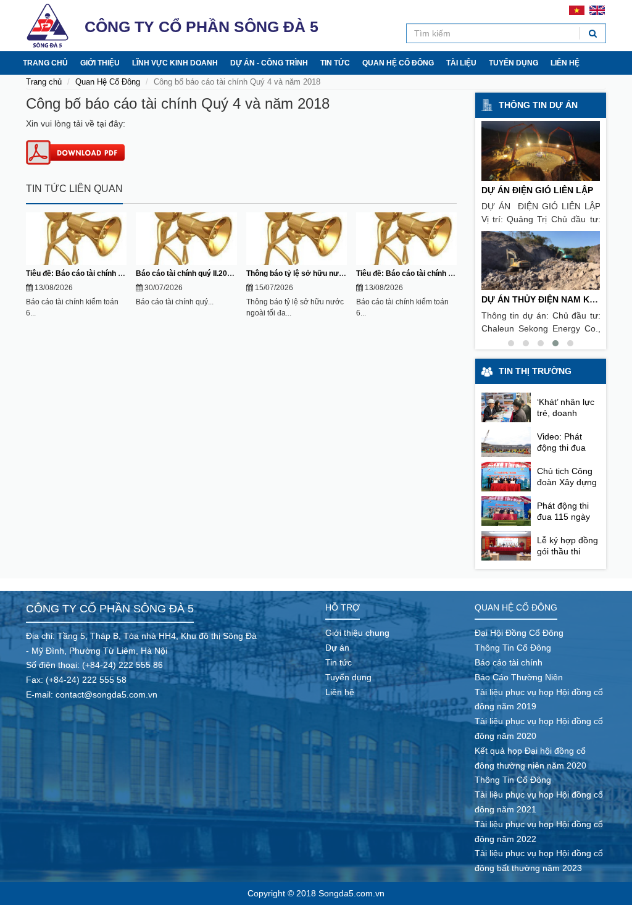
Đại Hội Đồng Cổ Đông (519, 633)
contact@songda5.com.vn (106, 694)
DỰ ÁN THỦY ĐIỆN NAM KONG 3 (549, 299)
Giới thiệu (100, 63)
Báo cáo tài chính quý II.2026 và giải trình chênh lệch (227, 273)
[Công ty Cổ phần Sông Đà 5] (47, 25)
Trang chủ (45, 63)
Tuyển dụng (513, 63)
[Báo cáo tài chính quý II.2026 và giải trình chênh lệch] (186, 238)
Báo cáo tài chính (509, 662)
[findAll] (593, 33)
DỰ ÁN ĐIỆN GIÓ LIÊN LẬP (537, 190)
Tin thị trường (535, 371)
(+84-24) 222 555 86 (122, 665)
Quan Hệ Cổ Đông (107, 81)
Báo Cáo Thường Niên (519, 677)
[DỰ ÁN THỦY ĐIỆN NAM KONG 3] (541, 261)
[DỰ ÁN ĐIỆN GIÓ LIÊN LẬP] (541, 151)
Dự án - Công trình (269, 63)
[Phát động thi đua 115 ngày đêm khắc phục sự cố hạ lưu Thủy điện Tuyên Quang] (506, 511)
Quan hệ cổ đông (398, 63)
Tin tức (335, 63)
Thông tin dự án (538, 105)
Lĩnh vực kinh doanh (175, 63)
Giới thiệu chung (357, 633)
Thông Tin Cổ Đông (513, 648)
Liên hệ (565, 63)
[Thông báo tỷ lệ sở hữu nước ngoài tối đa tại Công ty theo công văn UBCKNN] (296, 238)
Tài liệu (461, 63)
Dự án (337, 648)
